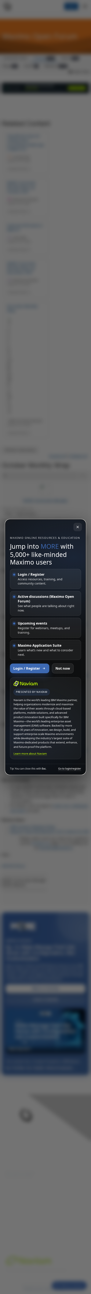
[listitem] (45, 579)
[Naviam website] (26, 683)
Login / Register (26, 668)
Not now (62, 668)
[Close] (77, 527)
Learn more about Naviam (30, 753)
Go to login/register (69, 768)
